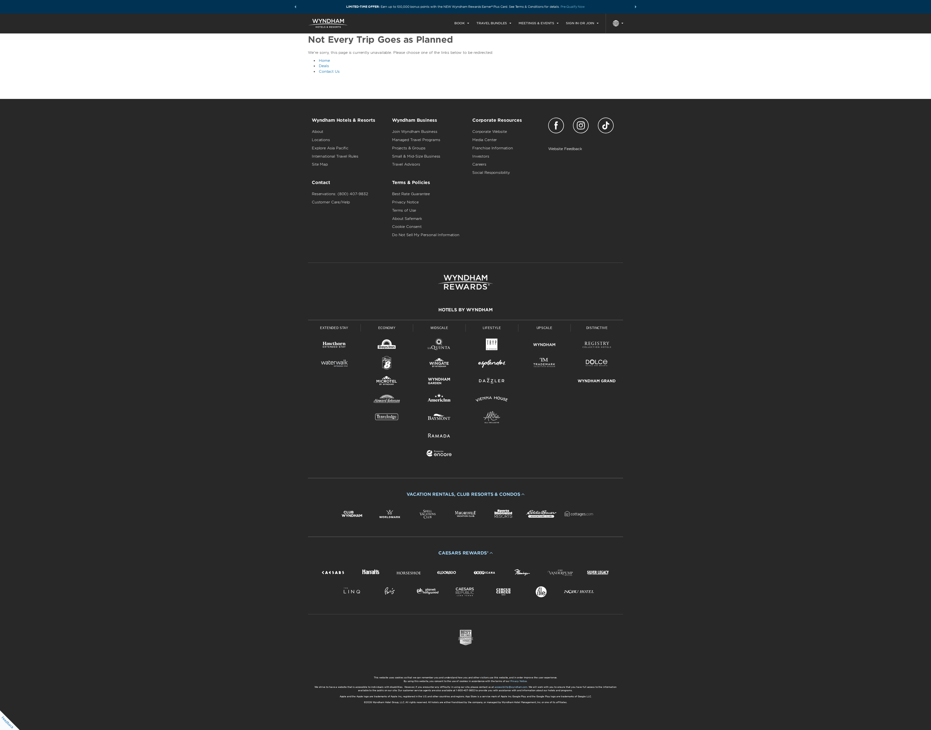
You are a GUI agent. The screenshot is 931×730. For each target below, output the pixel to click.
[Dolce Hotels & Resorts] (597, 364)
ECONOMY (387, 328)
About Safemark (407, 219)
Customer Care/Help (331, 202)
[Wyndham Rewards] (465, 282)
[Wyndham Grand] (597, 382)
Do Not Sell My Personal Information (425, 235)
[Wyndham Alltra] (492, 418)
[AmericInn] (439, 400)
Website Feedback (565, 149)
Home (324, 60)
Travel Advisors (406, 164)
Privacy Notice (405, 202)
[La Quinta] (439, 345)
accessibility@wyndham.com (511, 687)
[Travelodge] (387, 418)
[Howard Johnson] (387, 400)
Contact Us (329, 71)
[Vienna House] (492, 400)
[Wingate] (439, 364)
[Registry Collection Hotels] (597, 345)
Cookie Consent (407, 227)
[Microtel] (387, 382)
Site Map (320, 164)
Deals (324, 66)
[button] (295, 6)
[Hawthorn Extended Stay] (334, 345)
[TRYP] (492, 345)
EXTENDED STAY (334, 328)
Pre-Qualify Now (573, 6)
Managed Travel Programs (416, 140)
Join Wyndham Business (414, 131)
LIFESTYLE (492, 328)
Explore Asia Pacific (330, 148)
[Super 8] (387, 364)
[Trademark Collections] (544, 364)
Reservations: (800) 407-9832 (340, 194)
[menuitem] (461, 23)
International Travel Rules (335, 156)
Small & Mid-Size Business (416, 156)
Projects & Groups (408, 148)
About (317, 131)
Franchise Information (492, 148)
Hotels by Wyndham (465, 309)
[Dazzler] (492, 382)
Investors (480, 156)
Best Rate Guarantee (411, 194)
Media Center (484, 140)
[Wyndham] (544, 345)
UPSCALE (545, 328)
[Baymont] (439, 418)
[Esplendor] (492, 364)
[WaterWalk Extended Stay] (334, 364)
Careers (479, 164)
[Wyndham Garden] (439, 382)
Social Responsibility (491, 172)
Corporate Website (489, 131)
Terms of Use (404, 210)
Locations (321, 140)
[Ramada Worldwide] (439, 436)
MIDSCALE (439, 328)
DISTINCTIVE (597, 328)
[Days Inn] (387, 345)
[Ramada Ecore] (439, 454)
